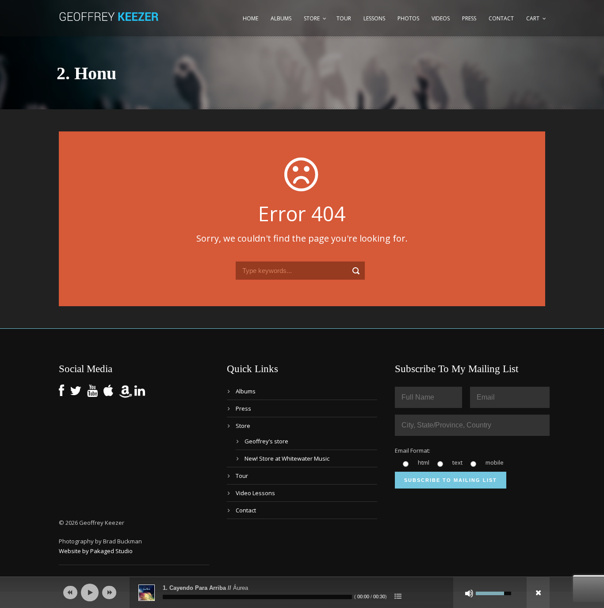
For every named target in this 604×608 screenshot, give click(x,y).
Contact (501, 18)
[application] (302, 592)
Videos (441, 18)
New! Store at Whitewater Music (287, 458)
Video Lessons (255, 493)
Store (312, 18)
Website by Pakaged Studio (96, 551)
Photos (408, 18)
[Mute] (469, 593)
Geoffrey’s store (266, 441)
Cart (532, 18)
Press (469, 18)
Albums (281, 18)
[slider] (257, 597)
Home (250, 18)
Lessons (374, 18)
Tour (343, 18)
